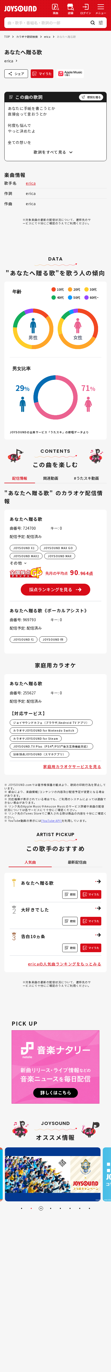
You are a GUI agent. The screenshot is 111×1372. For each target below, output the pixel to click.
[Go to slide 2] (31, 1208)
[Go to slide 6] (70, 1208)
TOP (7, 36)
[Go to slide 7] (79, 1208)
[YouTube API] (51, 821)
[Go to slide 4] (50, 1208)
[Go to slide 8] (89, 1208)
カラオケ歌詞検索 (27, 36)
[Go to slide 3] (40, 1208)
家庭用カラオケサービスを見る (72, 766)
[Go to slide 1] (21, 1208)
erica (47, 36)
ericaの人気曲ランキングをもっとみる (64, 964)
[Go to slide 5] (60, 1208)
